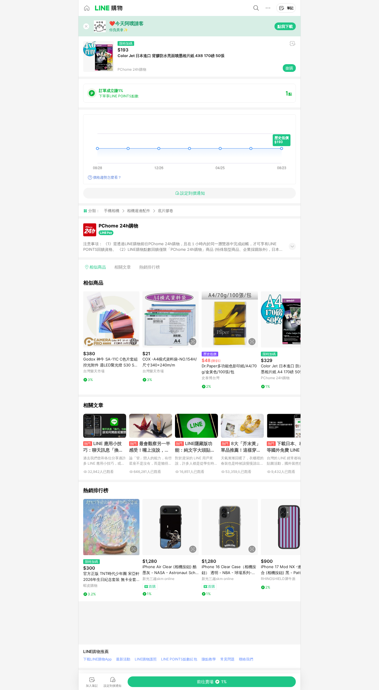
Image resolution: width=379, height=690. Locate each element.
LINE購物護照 (146, 659)
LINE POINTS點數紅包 (179, 659)
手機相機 (111, 210)
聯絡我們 (246, 659)
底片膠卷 (165, 211)
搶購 (289, 68)
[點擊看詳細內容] (111, 319)
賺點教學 (209, 659)
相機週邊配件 (138, 210)
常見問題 (227, 659)
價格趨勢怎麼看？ (107, 177)
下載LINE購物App (97, 659)
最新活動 (123, 659)
